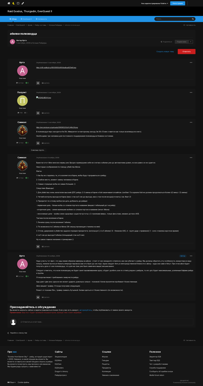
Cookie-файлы (23, 382)
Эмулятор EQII (155, 357)
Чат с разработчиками (158, 364)
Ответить (187, 51)
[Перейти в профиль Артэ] (12, 41)
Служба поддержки (157, 368)
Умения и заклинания (110, 375)
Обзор (14, 19)
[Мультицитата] (38, 83)
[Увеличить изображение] (43, 98)
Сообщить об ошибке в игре (161, 371)
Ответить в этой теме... (32, 322)
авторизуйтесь (85, 310)
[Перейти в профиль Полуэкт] (22, 100)
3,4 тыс (21, 83)
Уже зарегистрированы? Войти (154, 3)
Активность (42, 19)
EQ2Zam (58, 364)
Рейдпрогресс (61, 375)
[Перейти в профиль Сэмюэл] (22, 130)
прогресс (35, 364)
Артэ (24, 40)
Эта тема (184, 19)
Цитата (46, 83)
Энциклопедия (61, 357)
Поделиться (167, 42)
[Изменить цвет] (22, 3)
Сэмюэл (22, 122)
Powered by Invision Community (184, 382)
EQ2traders (59, 368)
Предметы (106, 368)
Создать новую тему (165, 51)
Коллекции (106, 371)
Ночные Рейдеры (39, 43)
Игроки (105, 357)
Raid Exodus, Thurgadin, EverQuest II (30, 11)
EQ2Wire (58, 360)
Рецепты (105, 364)
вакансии (46, 364)
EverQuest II (27, 19)
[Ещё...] (191, 62)
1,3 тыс (21, 143)
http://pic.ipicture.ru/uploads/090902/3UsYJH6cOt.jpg (57, 127)
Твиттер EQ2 (154, 360)
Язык (12, 382)
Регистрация (178, 3)
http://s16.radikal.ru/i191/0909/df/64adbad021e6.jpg (56, 68)
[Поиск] (192, 19)
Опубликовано (48, 62)
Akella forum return (156, 375)
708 (20, 113)
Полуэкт (22, 92)
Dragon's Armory (61, 371)
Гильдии (105, 360)
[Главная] (9, 3)
